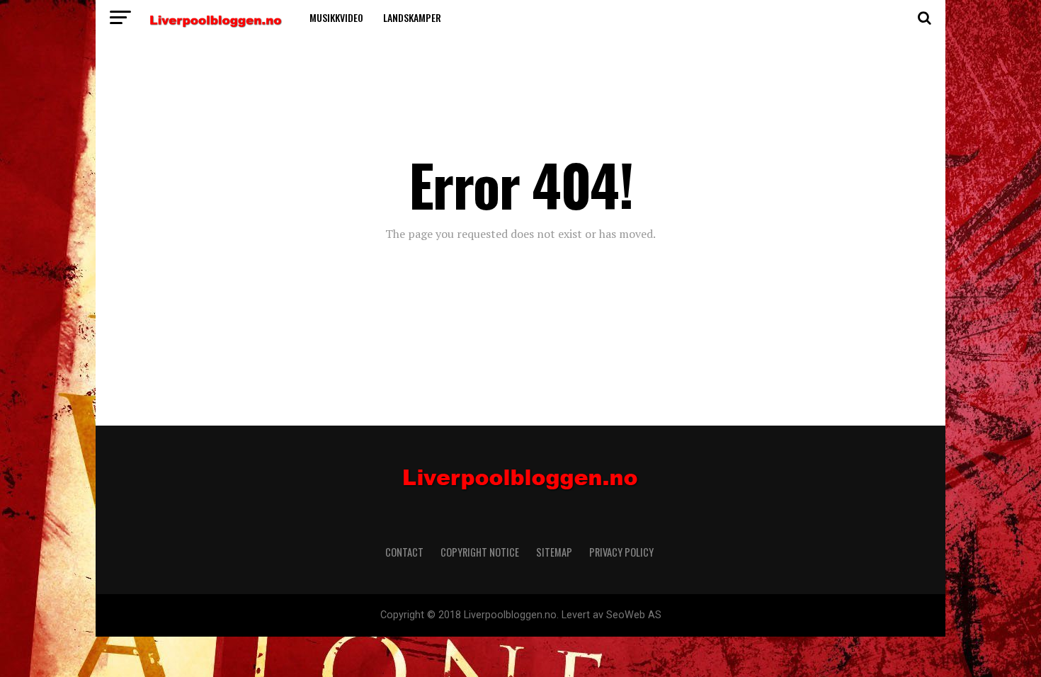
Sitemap (554, 552)
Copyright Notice (479, 552)
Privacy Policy (622, 552)
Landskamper (412, 17)
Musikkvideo (336, 17)
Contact (404, 552)
